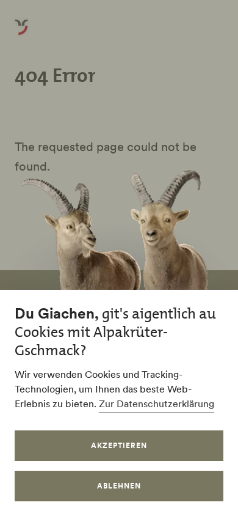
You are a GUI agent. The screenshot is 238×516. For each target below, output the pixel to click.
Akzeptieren (119, 445)
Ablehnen (119, 485)
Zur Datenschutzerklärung (156, 403)
